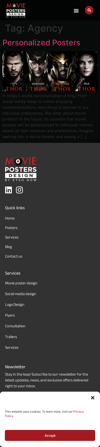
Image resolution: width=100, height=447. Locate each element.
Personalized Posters (41, 42)
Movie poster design (21, 283)
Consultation (15, 326)
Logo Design (14, 304)
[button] (92, 397)
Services (11, 347)
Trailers (11, 337)
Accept (50, 435)
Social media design (20, 294)
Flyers (10, 315)
